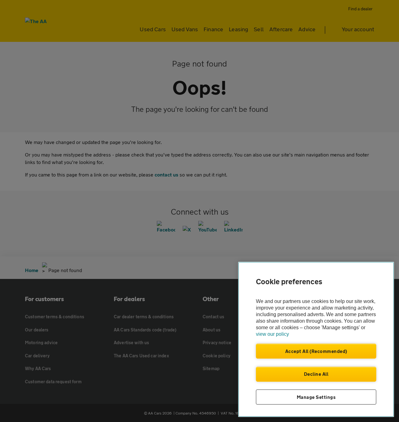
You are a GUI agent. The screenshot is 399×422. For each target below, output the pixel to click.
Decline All (316, 374)
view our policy (272, 334)
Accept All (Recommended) (316, 351)
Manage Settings (316, 397)
